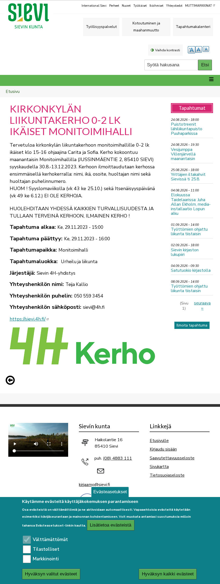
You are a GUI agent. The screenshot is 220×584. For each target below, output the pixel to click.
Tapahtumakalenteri (193, 26)
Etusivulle (159, 440)
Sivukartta (159, 466)
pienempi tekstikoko (206, 49)
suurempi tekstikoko (191, 49)
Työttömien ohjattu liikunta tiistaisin (189, 231)
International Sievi (94, 6)
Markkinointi (46, 559)
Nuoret (126, 6)
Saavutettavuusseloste (172, 458)
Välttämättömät (50, 539)
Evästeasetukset (110, 491)
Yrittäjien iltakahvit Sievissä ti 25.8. (188, 177)
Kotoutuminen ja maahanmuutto (146, 27)
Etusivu (13, 91)
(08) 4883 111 (117, 458)
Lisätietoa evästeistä (110, 525)
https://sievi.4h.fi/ (28, 319)
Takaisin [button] (11, 381)
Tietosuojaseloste (167, 475)
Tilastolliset (46, 549)
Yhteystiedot (174, 6)
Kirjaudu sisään (163, 449)
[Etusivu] (31, 16)
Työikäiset (140, 6)
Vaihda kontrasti (167, 50)
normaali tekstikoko (199, 49)
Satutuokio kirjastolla (191, 270)
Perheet (114, 6)
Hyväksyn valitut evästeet (51, 573)
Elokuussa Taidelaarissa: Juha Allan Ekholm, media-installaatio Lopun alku (191, 204)
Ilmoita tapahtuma (192, 325)
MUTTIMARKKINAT (198, 6)
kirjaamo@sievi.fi (94, 485)
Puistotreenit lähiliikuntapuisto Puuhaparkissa (186, 128)
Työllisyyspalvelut (101, 26)
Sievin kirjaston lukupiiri (185, 252)
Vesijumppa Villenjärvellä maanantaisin (183, 154)
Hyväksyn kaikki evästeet (168, 573)
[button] (11, 380)
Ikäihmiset (156, 6)
